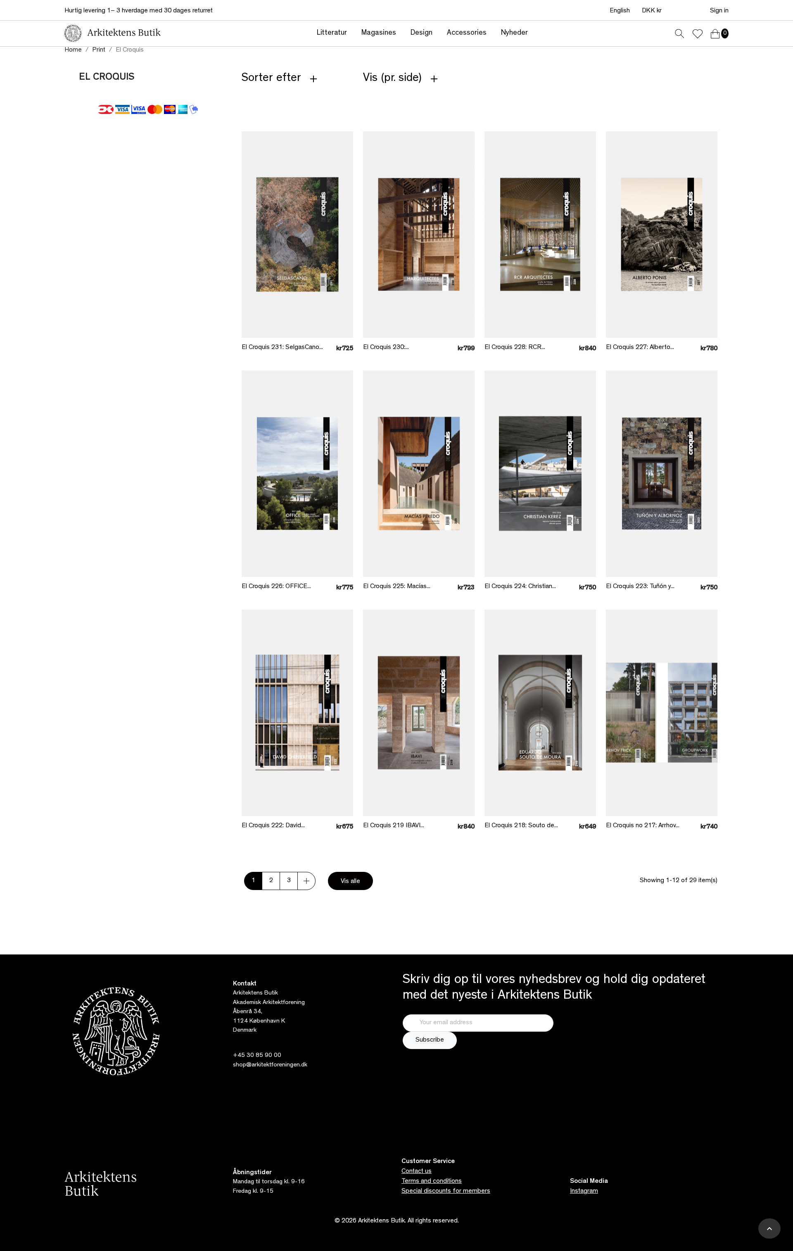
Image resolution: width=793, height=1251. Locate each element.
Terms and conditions (431, 1181)
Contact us (416, 1171)
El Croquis (107, 78)
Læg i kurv (291, 319)
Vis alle (350, 881)
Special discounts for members (445, 1191)
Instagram (584, 1191)
